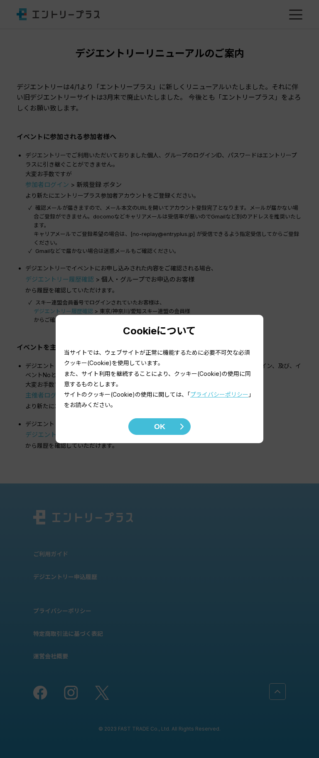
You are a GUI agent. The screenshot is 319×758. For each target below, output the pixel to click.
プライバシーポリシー (219, 394)
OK (159, 426)
